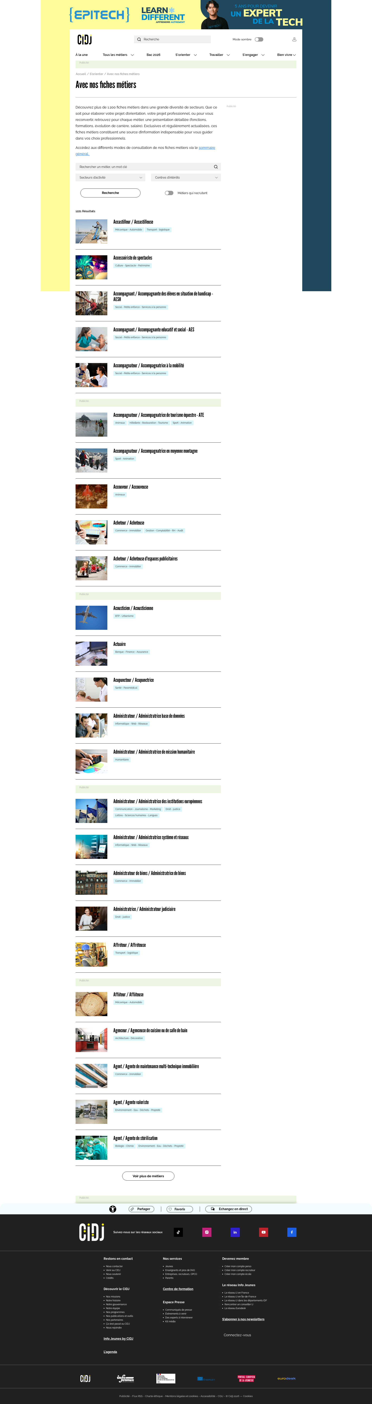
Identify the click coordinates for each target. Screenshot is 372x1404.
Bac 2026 (153, 55)
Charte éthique (154, 1396)
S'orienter (183, 55)
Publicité (124, 1396)
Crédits (110, 1278)
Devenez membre (235, 1259)
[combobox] (110, 177)
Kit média (170, 1321)
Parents (169, 1278)
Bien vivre (284, 55)
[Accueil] (94, 39)
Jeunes (169, 1266)
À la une (82, 55)
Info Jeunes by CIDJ (118, 1339)
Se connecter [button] (294, 39)
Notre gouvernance (116, 1304)
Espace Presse (174, 1302)
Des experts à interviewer (179, 1317)
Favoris (180, 1209)
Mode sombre (242, 39)
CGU (220, 1396)
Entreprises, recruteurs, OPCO (181, 1274)
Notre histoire (113, 1300)
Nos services (172, 1259)
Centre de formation (178, 1289)
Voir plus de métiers (148, 1176)
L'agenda (110, 1352)
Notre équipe (113, 1308)
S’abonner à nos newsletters (243, 1319)
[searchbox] (109, 177)
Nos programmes (115, 1312)
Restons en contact (118, 1259)
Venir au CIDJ (113, 1270)
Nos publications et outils (119, 1316)
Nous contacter (114, 1266)
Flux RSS (137, 1396)
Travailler (216, 55)
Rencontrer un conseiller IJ (239, 1304)
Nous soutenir (113, 1274)
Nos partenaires (114, 1320)
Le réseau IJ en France (237, 1292)
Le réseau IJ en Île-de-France (240, 1296)
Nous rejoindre (114, 1327)
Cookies (248, 1396)
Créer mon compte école (238, 1274)
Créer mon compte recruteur (240, 1270)
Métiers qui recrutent (192, 193)
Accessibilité (208, 1396)
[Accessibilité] (112, 1209)
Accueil (81, 74)
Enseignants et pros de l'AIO (180, 1270)
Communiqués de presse (178, 1309)
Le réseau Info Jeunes (238, 1285)
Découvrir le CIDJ (116, 1289)
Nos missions (113, 1296)
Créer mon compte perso (238, 1266)
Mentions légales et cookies (181, 1396)
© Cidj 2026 (232, 1396)
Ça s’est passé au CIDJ (118, 1323)
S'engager (250, 55)
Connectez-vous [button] (237, 1335)
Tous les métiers (115, 55)
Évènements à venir (175, 1313)
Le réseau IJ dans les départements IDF (246, 1300)
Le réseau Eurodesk (235, 1308)
